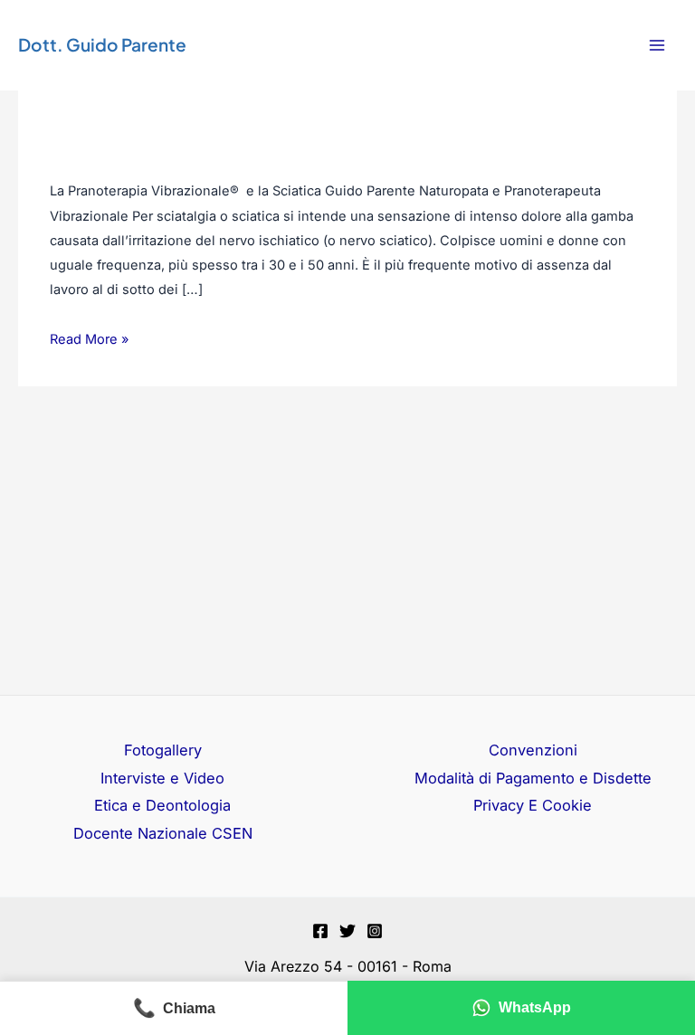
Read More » (89, 337)
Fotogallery (163, 750)
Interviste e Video (162, 778)
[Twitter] (347, 931)
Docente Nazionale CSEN (162, 833)
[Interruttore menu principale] (656, 45)
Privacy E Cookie (532, 805)
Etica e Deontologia (162, 805)
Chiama (174, 1008)
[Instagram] (375, 931)
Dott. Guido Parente (102, 44)
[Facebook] (320, 931)
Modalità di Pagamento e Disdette (533, 778)
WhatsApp (535, 1007)
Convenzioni (533, 750)
